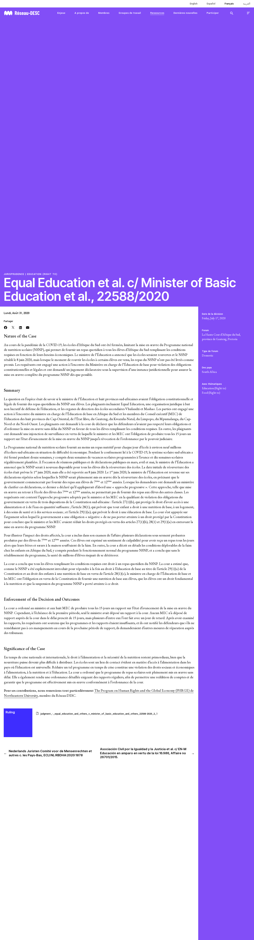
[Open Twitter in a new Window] (13, 327)
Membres (103, 13)
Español (211, 3)
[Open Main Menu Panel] (248, 13)
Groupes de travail (130, 13)
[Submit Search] (231, 13)
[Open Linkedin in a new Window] (20, 327)
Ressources (157, 13)
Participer (213, 13)
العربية (246, 3)
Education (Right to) (42, 274)
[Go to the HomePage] (22, 13)
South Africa (209, 372)
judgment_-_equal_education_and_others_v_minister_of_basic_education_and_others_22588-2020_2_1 (99, 714)
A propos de (82, 13)
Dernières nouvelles (185, 13)
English (193, 3)
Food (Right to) (211, 393)
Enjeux (61, 13)
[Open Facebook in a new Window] (5, 327)
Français (229, 3)
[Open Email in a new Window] (27, 327)
